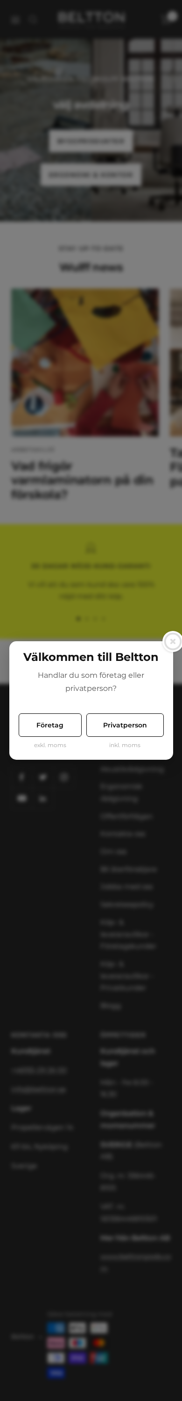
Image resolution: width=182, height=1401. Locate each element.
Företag (49, 725)
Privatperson (125, 725)
